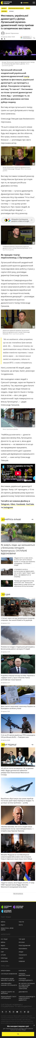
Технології (23, 955)
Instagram (8, 507)
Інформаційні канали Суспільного (9, 984)
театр (27, 8)
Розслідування (24, 945)
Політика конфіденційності (26, 979)
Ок (18, 1034)
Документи (23, 992)
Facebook (20, 504)
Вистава (4, 11)
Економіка (23, 948)
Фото (21, 925)
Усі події (4, 939)
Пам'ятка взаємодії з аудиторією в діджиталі (27, 998)
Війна (3, 922)
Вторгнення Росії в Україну (16, 8)
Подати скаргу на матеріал (8, 992)
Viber (12, 504)
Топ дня (22, 939)
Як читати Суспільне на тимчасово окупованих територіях (27, 986)
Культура (4, 961)
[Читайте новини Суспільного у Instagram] (13, 1011)
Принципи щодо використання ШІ (7, 979)
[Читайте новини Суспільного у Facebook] (6, 1011)
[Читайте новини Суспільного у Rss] (2, 1011)
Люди (21, 952)
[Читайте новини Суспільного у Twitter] (9, 1011)
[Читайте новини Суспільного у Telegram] (24, 1011)
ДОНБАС (4, 8)
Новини (22, 961)
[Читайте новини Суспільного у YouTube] (17, 1011)
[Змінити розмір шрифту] (34, 38)
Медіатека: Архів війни (7, 929)
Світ (2, 952)
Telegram (5, 504)
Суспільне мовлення (9, 974)
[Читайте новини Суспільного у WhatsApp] (28, 1011)
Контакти (22, 970)
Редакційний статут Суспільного (8, 997)
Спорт (21, 958)
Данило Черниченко (12, 33)
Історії (3, 955)
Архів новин (5, 970)
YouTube (30, 504)
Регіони (11, 11)
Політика (4, 948)
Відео (3, 925)
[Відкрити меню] (34, 2)
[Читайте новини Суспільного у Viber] (20, 1011)
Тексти (21, 922)
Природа (4, 958)
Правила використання (24, 974)
